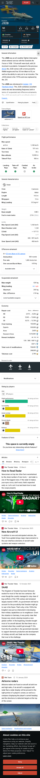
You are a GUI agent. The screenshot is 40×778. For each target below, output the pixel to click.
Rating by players (23, 102)
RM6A (36, 192)
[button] (38, 53)
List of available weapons (11, 298)
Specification (10, 102)
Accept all (20, 767)
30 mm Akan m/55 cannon (15, 254)
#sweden (4, 667)
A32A (4, 69)
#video (4, 515)
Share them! (20, 450)
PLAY (26, 3)
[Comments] (8, 670)
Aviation (23, 515)
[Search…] (33, 3)
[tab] (37, 27)
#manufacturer (28, 665)
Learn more (7, 756)
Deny (20, 762)
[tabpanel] (27, 28)
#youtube (11, 518)
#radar (4, 518)
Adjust (20, 773)
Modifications (9, 378)
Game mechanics (13, 515)
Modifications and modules (23, 728)
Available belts (10, 269)
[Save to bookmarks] (13, 670)
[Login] (37, 3)
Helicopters (32, 515)
